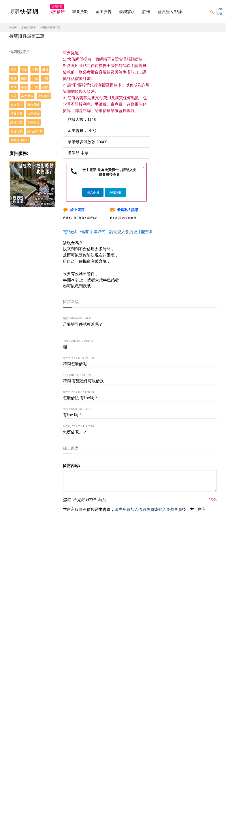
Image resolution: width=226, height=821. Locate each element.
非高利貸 (33, 122)
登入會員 (93, 192)
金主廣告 (103, 12)
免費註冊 (115, 192)
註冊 (146, 12)
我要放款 (80, 12)
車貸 (13, 87)
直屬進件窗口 (19, 140)
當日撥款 (16, 113)
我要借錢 (57, 10)
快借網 (13, 27)
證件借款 (16, 122)
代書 (45, 78)
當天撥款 (27, 96)
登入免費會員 (170, 509)
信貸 (13, 96)
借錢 (35, 69)
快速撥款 (16, 131)
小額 (35, 78)
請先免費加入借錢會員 (134, 509)
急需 (24, 87)
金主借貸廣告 (28, 27)
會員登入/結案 (170, 12)
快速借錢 (33, 113)
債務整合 (44, 96)
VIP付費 (219, 11)
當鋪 (24, 78)
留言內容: (71, 466)
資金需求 (16, 104)
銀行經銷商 (35, 131)
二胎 (35, 87)
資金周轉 (33, 104)
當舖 (13, 78)
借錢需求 (127, 12)
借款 (13, 69)
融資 (45, 69)
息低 (24, 69)
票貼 (45, 87)
